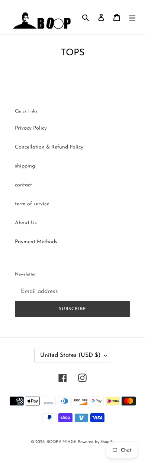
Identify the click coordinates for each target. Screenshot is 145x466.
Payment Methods (36, 242)
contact (23, 185)
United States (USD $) (70, 355)
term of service (32, 204)
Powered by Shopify (96, 442)
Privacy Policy (31, 128)
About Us (26, 223)
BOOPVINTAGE (61, 442)
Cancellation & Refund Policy (49, 147)
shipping (25, 166)
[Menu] (132, 17)
